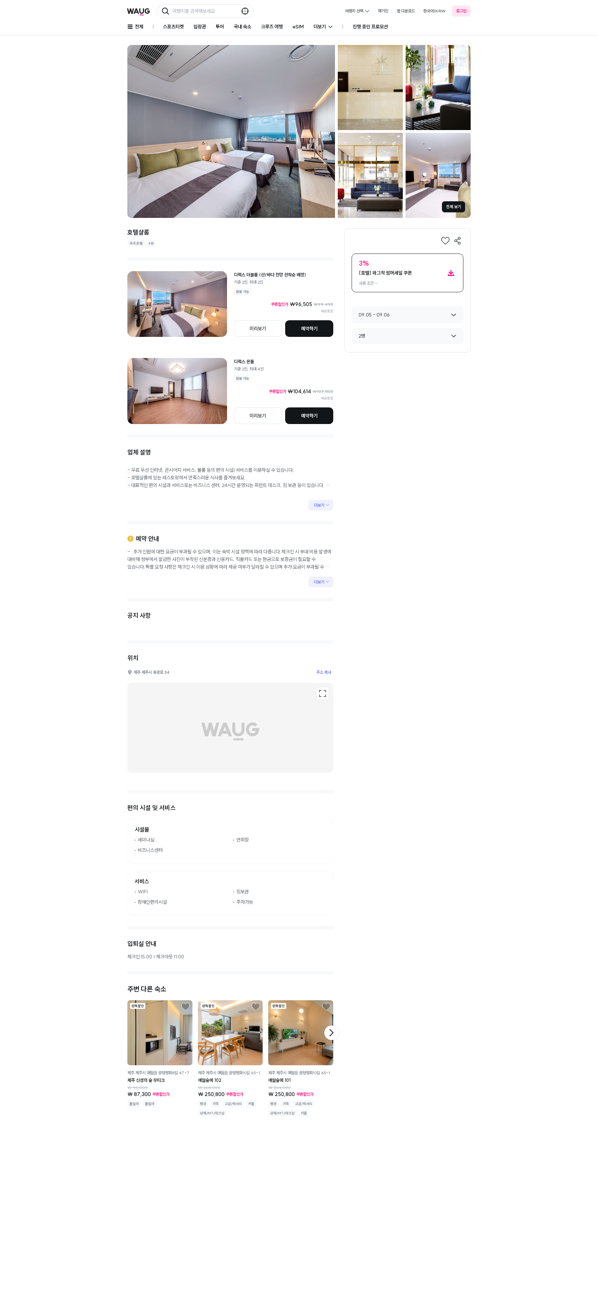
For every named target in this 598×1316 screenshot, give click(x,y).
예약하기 (309, 328)
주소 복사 (323, 672)
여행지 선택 (354, 10)
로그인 (461, 10)
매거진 (383, 10)
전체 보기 (453, 206)
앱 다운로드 (406, 10)
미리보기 (258, 328)
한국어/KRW (434, 10)
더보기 (319, 505)
